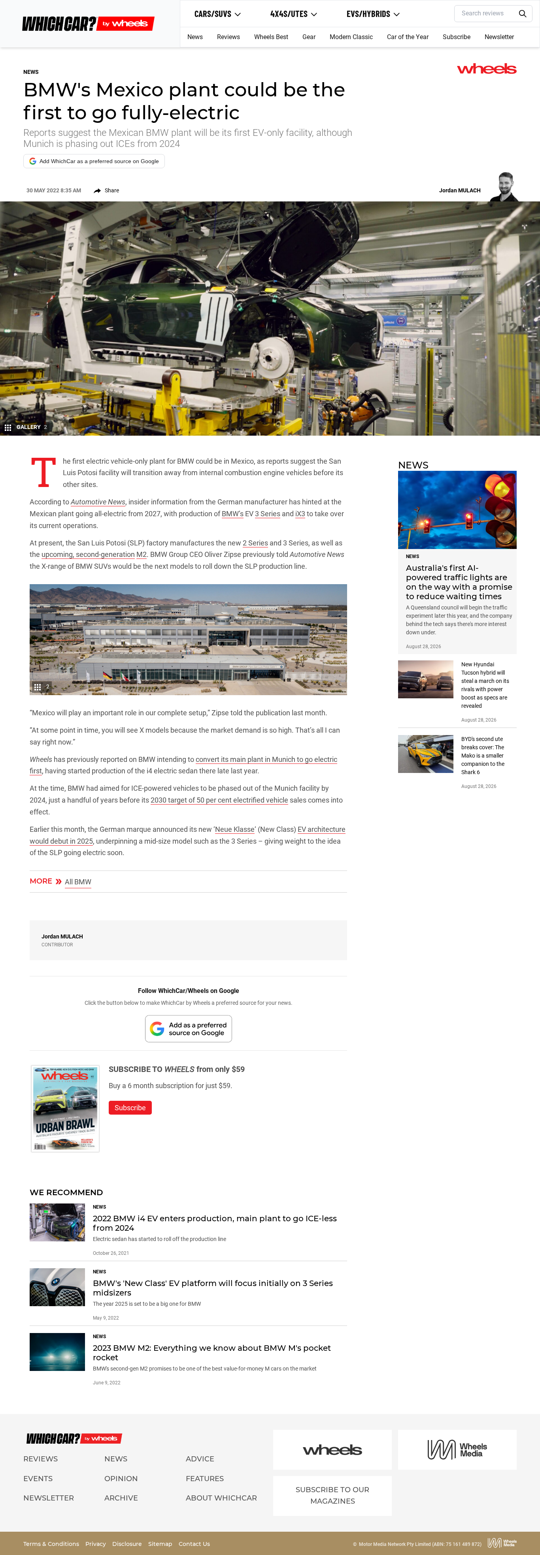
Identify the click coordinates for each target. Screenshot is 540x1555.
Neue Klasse (235, 829)
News (195, 37)
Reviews (228, 37)
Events (38, 1478)
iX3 (300, 514)
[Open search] (522, 14)
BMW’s (233, 514)
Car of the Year (408, 37)
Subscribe (456, 37)
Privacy (96, 1543)
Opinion (121, 1478)
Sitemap (161, 1543)
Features (205, 1478)
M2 (141, 554)
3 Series (267, 514)
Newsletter (499, 37)
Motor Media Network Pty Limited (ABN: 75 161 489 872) (420, 1544)
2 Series (255, 543)
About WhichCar (221, 1498)
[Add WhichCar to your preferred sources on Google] (188, 1028)
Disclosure (127, 1543)
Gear (308, 37)
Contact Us (194, 1543)
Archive (121, 1498)
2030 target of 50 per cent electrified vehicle (219, 800)
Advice (200, 1459)
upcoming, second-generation (88, 554)
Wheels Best (271, 37)
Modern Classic (351, 37)
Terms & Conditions (52, 1543)
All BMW (78, 882)
